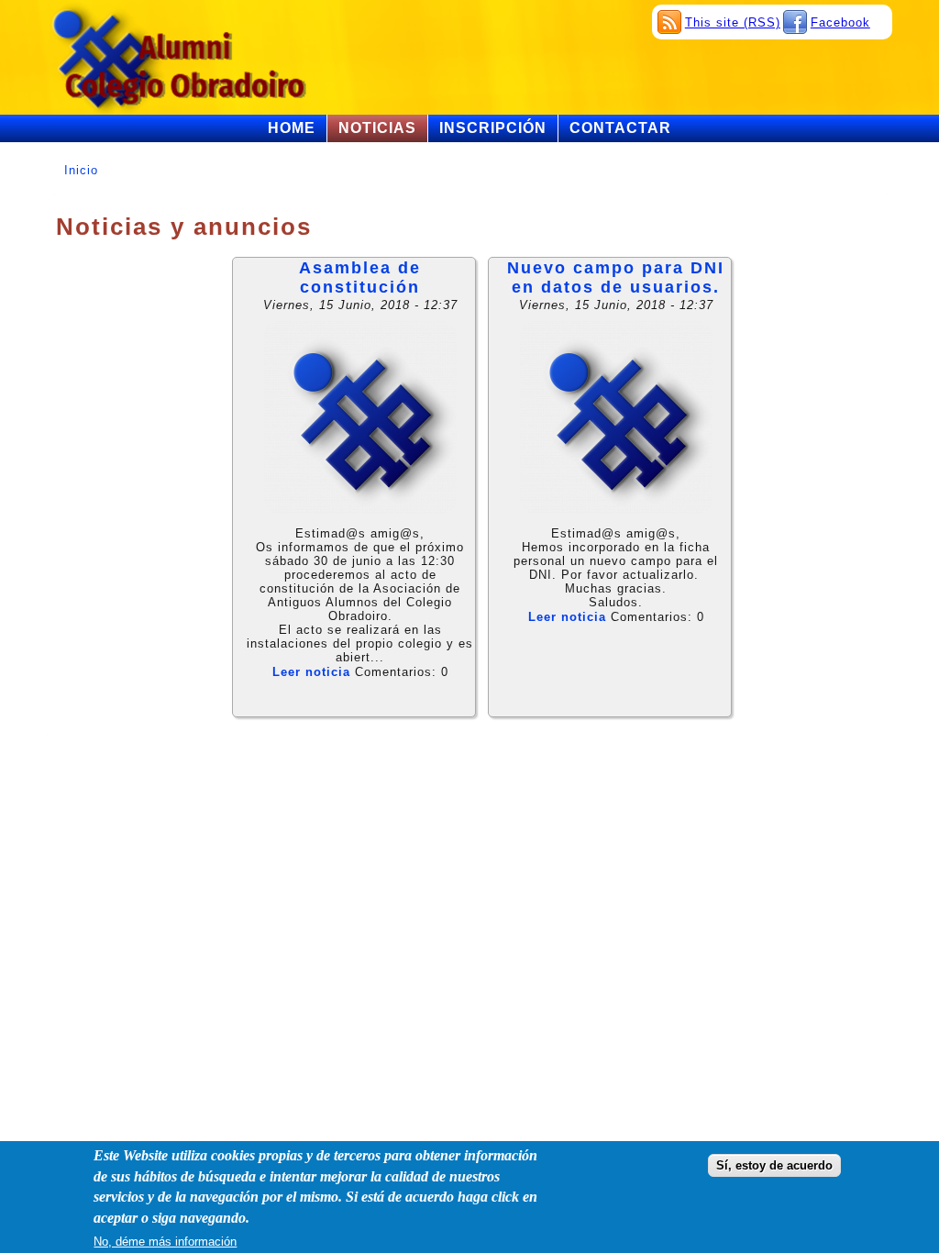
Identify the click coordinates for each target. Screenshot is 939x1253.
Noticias (377, 128)
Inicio (81, 170)
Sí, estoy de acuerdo (774, 1165)
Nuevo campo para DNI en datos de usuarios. (615, 277)
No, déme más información (165, 1241)
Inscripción (493, 128)
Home (291, 128)
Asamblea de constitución (360, 277)
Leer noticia (311, 672)
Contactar (620, 128)
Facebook (840, 22)
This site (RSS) (732, 22)
